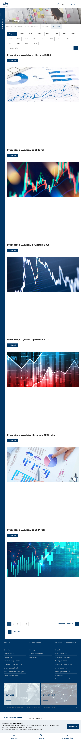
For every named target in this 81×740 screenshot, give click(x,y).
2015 (43, 39)
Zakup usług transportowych (14, 671)
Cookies (21, 729)
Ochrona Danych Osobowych (14, 707)
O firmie (7, 650)
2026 (22, 34)
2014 (51, 39)
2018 (18, 39)
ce (17, 729)
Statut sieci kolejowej (11, 675)
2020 (73, 34)
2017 (26, 39)
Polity (15, 729)
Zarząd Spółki (8, 657)
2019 (10, 39)
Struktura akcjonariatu (12, 661)
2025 (30, 34)
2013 (59, 39)
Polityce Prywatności (35, 729)
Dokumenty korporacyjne (13, 664)
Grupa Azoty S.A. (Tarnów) (14, 26)
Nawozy (32, 650)
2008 (35, 43)
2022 (56, 34)
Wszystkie (12, 34)
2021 (64, 34)
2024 (39, 34)
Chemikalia (33, 657)
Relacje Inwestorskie (32, 26)
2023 (47, 34)
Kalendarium (59, 650)
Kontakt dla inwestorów (63, 679)
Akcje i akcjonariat (61, 653)
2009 (26, 43)
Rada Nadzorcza (9, 653)
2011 (10, 43)
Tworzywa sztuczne (36, 653)
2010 (18, 43)
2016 (35, 39)
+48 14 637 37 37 (37, 718)
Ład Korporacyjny (61, 668)
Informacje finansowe (62, 657)
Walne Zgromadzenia (62, 671)
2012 (68, 39)
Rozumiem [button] (73, 726)
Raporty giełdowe (61, 661)
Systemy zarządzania (11, 668)
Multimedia (45, 26)
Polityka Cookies (49, 707)
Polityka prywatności (34, 707)
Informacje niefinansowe (63, 664)
